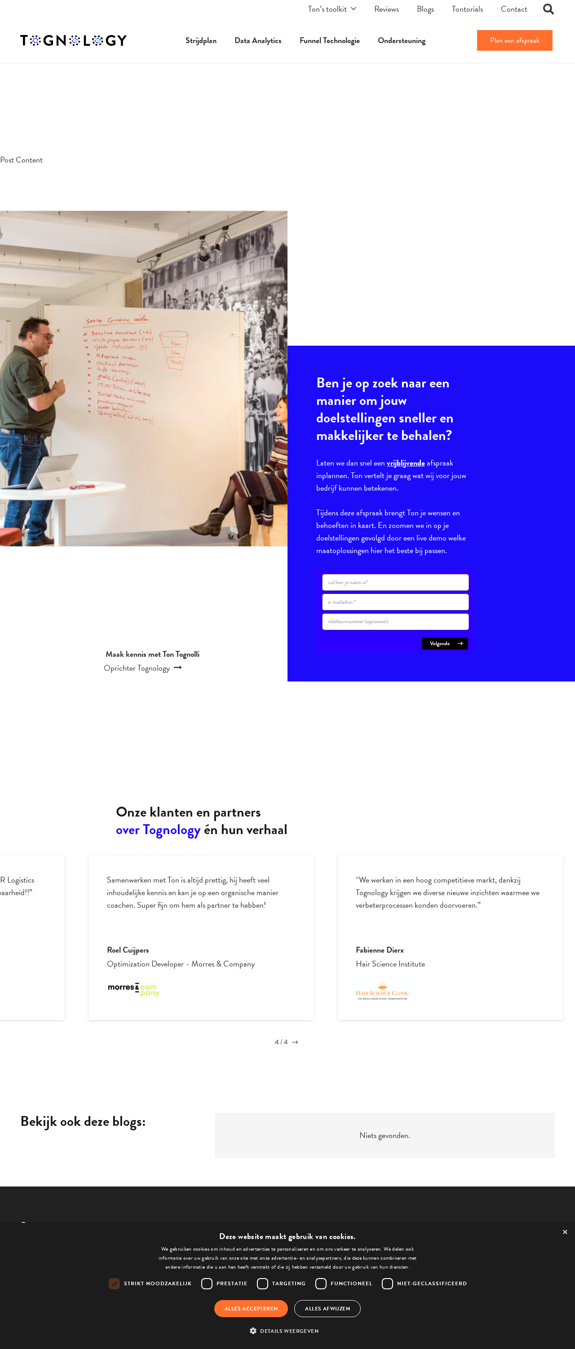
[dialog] (287, 1286)
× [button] (565, 1232)
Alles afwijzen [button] (327, 1309)
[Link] (73, 40)
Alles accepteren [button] (251, 1309)
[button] (287, 1331)
